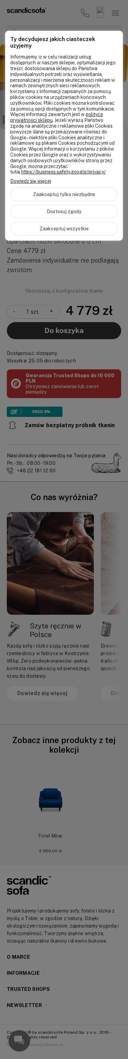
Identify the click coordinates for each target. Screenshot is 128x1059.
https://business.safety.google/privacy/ (63, 172)
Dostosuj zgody (64, 211)
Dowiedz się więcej (30, 181)
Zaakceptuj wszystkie (64, 228)
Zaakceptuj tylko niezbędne (64, 194)
